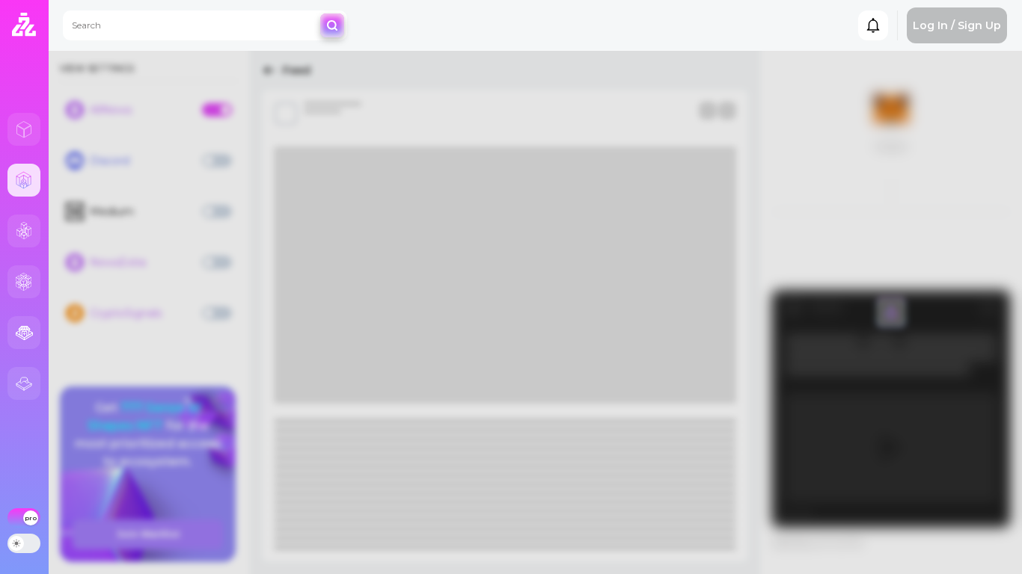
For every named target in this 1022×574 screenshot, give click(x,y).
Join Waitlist (148, 534)
